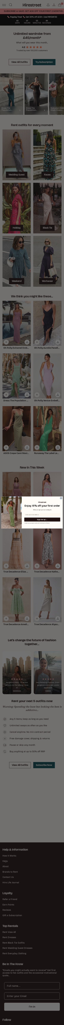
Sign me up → (42, 520)
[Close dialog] (61, 498)
